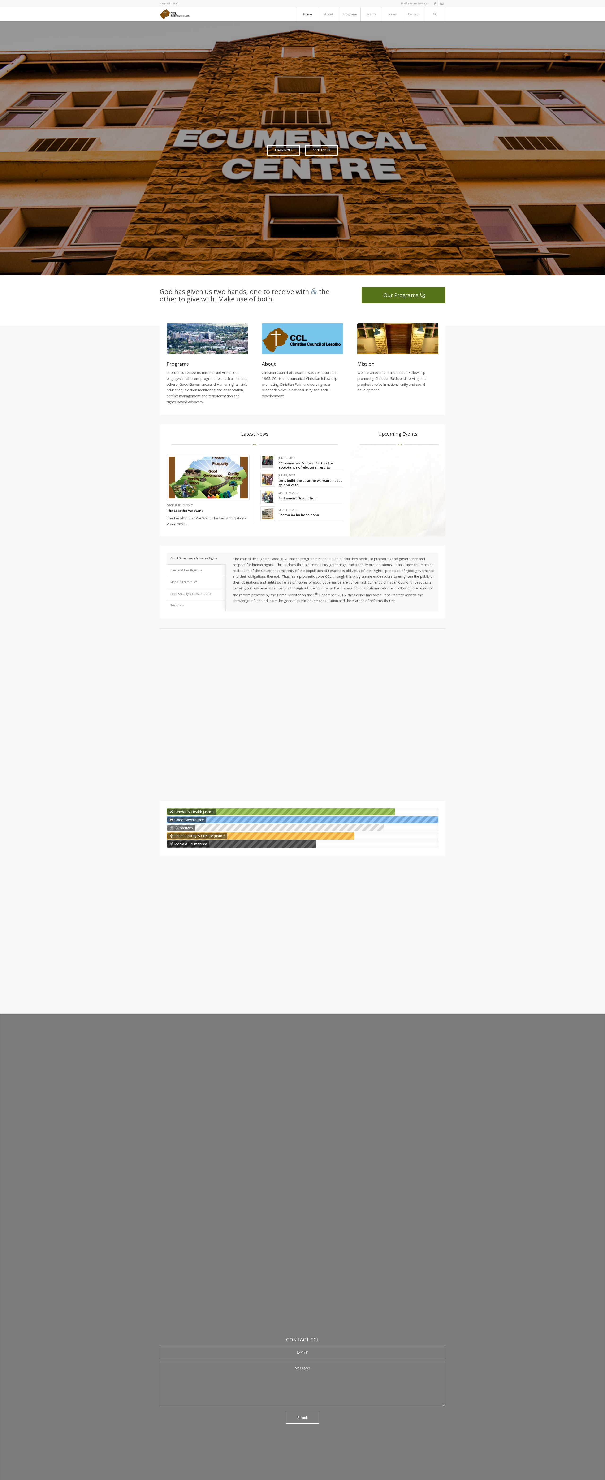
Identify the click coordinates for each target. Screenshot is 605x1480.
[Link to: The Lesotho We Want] (208, 477)
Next (594, 148)
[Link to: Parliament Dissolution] (267, 497)
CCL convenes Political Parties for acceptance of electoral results (305, 465)
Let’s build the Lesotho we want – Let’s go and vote (310, 482)
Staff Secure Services (415, 3)
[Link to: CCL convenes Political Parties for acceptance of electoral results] (267, 462)
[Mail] (441, 3)
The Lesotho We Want (185, 510)
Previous (11, 148)
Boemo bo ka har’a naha (298, 515)
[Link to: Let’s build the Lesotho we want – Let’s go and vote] (267, 479)
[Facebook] (434, 3)
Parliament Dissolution (297, 498)
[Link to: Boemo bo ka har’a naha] (267, 513)
